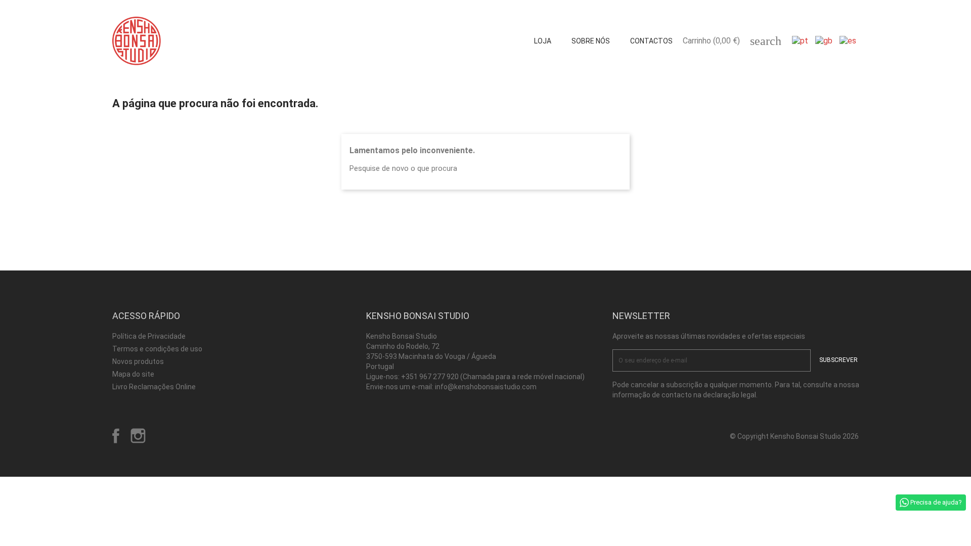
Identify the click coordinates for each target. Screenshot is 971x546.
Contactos (651, 41)
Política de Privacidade (149, 336)
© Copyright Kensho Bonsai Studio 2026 (794, 436)
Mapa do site (133, 374)
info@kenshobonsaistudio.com (486, 387)
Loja (542, 41)
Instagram (138, 436)
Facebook (116, 436)
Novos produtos (138, 361)
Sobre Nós (590, 41)
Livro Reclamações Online (154, 387)
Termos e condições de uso (157, 349)
